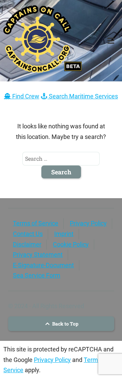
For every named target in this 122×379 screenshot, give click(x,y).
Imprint (64, 233)
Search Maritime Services (82, 96)
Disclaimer (27, 244)
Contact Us (28, 233)
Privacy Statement (38, 254)
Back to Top (64, 323)
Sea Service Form (36, 275)
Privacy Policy (88, 223)
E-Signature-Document (43, 265)
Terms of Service (35, 223)
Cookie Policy (71, 244)
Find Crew (25, 96)
